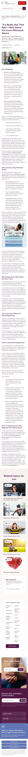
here (21, 401)
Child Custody (9, 613)
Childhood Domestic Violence (8, 618)
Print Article (6, 47)
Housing (16, 617)
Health (16, 614)
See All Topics (12, 646)
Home (3, 16)
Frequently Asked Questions (17, 610)
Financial (17, 606)
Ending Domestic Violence (8, 633)
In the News (17, 625)
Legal (16, 628)
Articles (8, 16)
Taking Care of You (15, 16)
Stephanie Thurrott (7, 45)
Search (21, 669)
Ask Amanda (9, 610)
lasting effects (13, 465)
